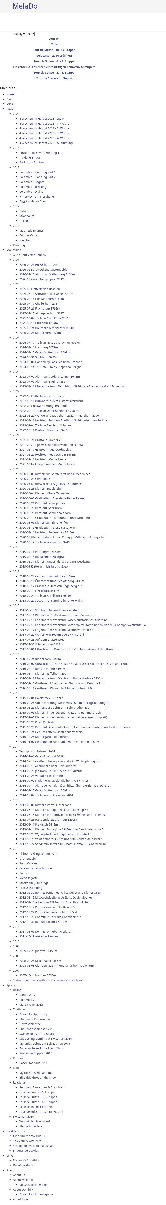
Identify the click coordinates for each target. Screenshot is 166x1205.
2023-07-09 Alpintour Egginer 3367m (44, 381)
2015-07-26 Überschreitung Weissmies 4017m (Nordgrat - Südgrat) (64, 703)
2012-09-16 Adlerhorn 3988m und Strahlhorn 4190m (54, 902)
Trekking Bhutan (30, 157)
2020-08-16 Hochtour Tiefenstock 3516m (46, 532)
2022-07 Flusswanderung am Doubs (43, 406)
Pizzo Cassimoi (29, 863)
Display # (19, 34)
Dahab (23, 211)
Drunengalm (28, 858)
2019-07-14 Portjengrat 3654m (40, 552)
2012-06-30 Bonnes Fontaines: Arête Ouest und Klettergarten (60, 892)
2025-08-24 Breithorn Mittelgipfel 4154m (47, 328)
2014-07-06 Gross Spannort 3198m (42, 756)
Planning (19, 245)
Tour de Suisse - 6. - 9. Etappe (54, 61)
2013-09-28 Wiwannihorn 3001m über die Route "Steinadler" (60, 839)
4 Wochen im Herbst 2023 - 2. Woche (44, 128)
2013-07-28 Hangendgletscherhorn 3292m (48, 819)
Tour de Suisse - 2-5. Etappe (38, 1097)
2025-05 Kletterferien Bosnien (39, 289)
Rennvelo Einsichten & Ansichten (41, 1087)
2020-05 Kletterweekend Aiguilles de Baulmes (50, 484)
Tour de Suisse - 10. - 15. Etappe (41, 1112)
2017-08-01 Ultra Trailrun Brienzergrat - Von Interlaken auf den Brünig (67, 649)
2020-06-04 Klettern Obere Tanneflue (44, 493)
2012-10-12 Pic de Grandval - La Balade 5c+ (48, 907)
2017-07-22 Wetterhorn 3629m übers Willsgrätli (51, 634)
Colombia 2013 (29, 1000)
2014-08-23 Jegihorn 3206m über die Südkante (51, 771)
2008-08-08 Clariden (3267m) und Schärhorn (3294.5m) (56, 965)
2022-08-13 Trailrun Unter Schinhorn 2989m (49, 411)
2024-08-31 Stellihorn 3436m (38, 357)
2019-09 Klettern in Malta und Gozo (43, 566)
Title (54, 44)
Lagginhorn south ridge (35, 868)
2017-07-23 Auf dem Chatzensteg (42, 639)
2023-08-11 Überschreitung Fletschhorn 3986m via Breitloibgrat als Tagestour (72, 386)
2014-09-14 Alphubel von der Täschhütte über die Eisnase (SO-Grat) (65, 785)
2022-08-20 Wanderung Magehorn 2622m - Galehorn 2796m (60, 415)
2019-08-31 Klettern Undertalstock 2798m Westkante (55, 561)
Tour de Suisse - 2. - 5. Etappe (54, 72)
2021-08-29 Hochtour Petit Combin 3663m (47, 454)
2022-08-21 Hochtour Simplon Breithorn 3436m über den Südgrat (64, 420)
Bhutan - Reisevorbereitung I (39, 153)
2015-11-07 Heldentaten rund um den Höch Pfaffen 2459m (59, 742)
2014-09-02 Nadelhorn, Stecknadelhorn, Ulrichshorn (54, 781)
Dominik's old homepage (36, 1194)
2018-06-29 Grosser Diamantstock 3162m (47, 576)
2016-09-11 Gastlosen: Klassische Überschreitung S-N (55, 688)
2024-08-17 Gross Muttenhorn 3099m (44, 352)
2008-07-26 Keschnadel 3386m (40, 961)
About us (19, 1175)
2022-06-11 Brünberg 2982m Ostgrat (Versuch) (51, 401)
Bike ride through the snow (37, 1077)
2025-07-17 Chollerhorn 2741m (40, 303)
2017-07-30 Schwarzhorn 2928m (41, 644)
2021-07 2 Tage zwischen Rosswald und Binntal (51, 445)
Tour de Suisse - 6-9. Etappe (38, 1102)
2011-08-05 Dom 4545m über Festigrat (45, 931)
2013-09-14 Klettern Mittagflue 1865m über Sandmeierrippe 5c (62, 829)
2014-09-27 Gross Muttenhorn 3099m (44, 790)
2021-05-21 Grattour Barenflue (40, 440)
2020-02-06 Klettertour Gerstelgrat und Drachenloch (54, 474)
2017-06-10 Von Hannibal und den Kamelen (49, 610)
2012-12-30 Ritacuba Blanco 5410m (43, 922)
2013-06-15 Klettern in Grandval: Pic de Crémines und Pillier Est (62, 815)
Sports (10, 985)
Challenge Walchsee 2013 (36, 1029)
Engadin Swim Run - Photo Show (41, 1048)
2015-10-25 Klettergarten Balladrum (43, 737)
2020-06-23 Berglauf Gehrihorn (40, 508)
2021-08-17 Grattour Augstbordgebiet (45, 449)
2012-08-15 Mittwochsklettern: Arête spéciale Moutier (55, 897)
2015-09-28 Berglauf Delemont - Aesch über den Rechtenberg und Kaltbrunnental (75, 727)
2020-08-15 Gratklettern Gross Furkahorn (47, 527)
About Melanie (23, 1180)
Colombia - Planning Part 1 (37, 172)
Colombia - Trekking (32, 187)
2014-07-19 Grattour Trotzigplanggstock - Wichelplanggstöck (60, 761)
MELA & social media (33, 1185)
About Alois (20, 1199)
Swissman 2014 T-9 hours (36, 1034)
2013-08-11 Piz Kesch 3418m (38, 824)
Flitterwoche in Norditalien (37, 196)
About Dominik (23, 1189)
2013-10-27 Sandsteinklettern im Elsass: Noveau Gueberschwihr (62, 844)
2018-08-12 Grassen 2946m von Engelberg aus (51, 586)
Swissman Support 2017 (35, 1053)
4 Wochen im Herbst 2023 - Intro (41, 118)
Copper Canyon (29, 235)
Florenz (24, 221)
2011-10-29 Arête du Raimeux (39, 936)
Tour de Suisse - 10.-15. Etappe (54, 50)
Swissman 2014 (23, 1116)
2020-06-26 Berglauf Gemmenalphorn (45, 513)
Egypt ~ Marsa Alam (33, 201)
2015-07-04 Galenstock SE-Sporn (41, 698)
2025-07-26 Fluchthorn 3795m (39, 308)
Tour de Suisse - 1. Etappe (54, 78)
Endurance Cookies (26, 1150)
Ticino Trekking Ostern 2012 (38, 854)
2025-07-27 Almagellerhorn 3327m (42, 313)
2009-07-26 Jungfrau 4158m (38, 951)
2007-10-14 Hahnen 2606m (37, 975)
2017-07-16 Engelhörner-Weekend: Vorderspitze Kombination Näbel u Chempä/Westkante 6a (82, 625)
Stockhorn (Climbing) (33, 883)
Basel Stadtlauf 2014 (33, 1063)
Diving (17, 990)
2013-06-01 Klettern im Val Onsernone (45, 805)
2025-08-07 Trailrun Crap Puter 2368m (45, 318)
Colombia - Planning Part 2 (37, 177)
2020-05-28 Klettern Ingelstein (40, 488)
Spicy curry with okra (27, 1141)
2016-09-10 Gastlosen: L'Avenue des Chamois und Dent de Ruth (62, 683)
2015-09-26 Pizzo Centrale (36, 722)
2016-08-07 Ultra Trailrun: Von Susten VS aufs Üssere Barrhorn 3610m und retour (74, 664)
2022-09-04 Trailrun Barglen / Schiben (45, 425)
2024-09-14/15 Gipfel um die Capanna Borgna (50, 367)
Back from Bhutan (31, 162)
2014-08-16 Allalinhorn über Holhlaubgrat (47, 766)
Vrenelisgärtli (28, 878)
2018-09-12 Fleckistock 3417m (39, 591)
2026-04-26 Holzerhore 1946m (39, 265)
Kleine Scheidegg (31, 1126)
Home (10, 94)
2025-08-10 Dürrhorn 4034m (38, 323)
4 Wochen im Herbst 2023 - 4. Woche (44, 138)
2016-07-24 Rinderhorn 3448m (40, 659)
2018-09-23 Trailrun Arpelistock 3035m (45, 596)
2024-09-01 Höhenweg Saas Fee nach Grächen (50, 362)
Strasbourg (27, 216)
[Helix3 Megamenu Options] (151, 22)
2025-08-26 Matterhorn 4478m (40, 333)
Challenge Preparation (34, 1019)
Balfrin (24, 873)
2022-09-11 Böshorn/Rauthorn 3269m (44, 430)
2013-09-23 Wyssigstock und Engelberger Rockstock (54, 834)
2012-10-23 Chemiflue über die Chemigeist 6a (50, 917)
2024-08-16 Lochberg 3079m (38, 347)
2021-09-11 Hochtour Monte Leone (42, 459)
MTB (16, 1068)
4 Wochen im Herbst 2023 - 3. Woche (44, 133)
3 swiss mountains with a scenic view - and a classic (48, 980)
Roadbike (19, 1082)
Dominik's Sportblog (33, 1014)
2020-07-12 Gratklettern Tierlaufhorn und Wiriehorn (54, 518)
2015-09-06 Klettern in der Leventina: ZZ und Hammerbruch (60, 712)
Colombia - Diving (31, 191)
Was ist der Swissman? (34, 1121)
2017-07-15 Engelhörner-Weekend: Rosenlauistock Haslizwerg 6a (63, 620)
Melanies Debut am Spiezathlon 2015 (44, 1043)
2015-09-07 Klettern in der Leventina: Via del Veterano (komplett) (63, 717)
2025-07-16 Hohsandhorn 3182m (41, 299)
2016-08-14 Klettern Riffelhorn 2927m (44, 673)
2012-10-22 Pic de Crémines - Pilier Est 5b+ (48, 912)
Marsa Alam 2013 (31, 1004)
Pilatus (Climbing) (31, 888)
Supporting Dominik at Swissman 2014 (45, 1039)
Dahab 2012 (27, 995)
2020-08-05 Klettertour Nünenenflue (44, 523)
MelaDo (25, 6)
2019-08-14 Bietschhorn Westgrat (42, 557)
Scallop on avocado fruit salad (33, 1146)
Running (19, 1058)
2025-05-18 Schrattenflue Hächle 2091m (46, 294)
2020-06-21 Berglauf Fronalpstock (42, 503)
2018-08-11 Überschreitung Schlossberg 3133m (51, 581)
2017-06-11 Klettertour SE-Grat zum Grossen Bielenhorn (57, 615)
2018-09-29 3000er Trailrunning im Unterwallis (51, 600)
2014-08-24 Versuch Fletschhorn (41, 776)
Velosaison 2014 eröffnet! (54, 55)
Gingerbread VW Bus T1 (29, 1136)
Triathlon (19, 1009)
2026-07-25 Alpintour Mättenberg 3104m (47, 274)
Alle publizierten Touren (29, 255)
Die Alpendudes (24, 1165)
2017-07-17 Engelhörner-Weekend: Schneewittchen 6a (56, 630)
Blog (9, 99)
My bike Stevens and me (35, 1073)
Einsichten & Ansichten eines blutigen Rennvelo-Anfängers (54, 67)
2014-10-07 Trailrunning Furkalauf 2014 (46, 795)
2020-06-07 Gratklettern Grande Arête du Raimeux (53, 498)
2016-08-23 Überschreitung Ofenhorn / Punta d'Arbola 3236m (61, 678)
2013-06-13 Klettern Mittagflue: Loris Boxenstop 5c (53, 810)
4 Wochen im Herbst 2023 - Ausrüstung (46, 143)
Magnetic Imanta (31, 230)
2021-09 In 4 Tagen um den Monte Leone (47, 464)
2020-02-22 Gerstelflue (34, 479)
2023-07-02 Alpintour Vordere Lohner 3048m (49, 376)
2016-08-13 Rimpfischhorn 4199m (42, 669)
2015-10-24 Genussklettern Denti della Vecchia (51, 732)
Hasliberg (26, 240)
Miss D (11, 104)
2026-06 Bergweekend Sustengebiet (43, 269)
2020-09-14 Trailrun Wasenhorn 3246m (45, 542)
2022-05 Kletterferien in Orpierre (41, 396)
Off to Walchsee (30, 1024)
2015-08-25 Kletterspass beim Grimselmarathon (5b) (54, 707)
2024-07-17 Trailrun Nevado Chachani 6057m (50, 342)
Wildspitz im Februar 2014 (37, 751)
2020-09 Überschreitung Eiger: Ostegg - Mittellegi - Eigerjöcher (62, 537)
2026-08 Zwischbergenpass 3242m (42, 279)
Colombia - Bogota (31, 182)
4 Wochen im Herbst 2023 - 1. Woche (44, 123)
